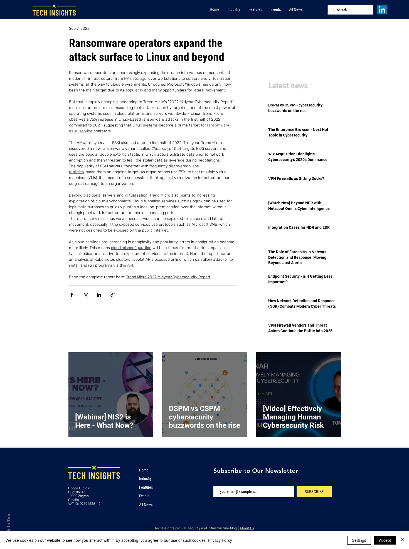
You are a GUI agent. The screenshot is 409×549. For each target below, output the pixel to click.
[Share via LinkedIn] (99, 294)
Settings (359, 540)
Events (144, 496)
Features (146, 487)
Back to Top (8, 526)
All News (145, 504)
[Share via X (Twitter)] (85, 294)
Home (144, 470)
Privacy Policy (220, 540)
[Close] (402, 540)
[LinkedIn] (382, 9)
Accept (385, 540)
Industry (145, 478)
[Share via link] (112, 294)
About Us (247, 528)
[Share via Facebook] (71, 294)
